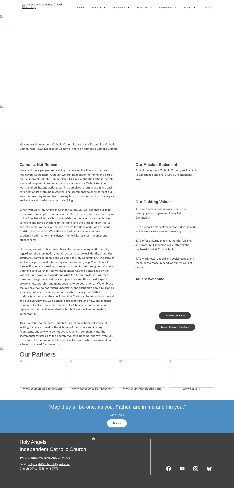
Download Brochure (175, 316)
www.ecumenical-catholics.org (42, 388)
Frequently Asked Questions (175, 327)
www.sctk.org (191, 388)
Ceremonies (166, 7)
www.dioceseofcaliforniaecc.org (92, 388)
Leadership (119, 7)
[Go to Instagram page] (197, 468)
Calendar (80, 7)
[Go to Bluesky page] (209, 468)
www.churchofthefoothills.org (142, 388)
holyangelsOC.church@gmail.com (49, 464)
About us (96, 7)
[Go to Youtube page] (184, 468)
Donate (117, 423)
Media (187, 7)
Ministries (142, 7)
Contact (207, 7)
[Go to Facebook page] (170, 468)
